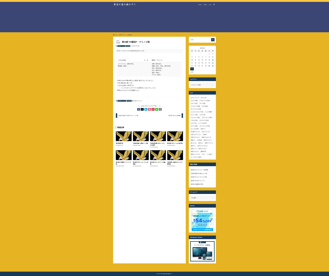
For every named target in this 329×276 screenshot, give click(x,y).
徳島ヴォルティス (206, 137)
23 (212, 63)
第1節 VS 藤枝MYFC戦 (197, 184)
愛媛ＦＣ (193, 140)
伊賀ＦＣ (203, 128)
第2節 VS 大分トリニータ (198, 180)
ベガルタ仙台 (194, 120)
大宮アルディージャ (196, 134)
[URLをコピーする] (160, 109)
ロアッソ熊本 (194, 126)
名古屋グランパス (195, 131)
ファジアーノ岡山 (195, 117)
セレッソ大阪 (194, 114)
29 (209, 66)
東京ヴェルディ (208, 140)
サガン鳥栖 (204, 106)
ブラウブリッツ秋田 (207, 117)
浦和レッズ (193, 148)
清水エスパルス (202, 148)
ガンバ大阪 (202, 103)
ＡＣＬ (203, 154)
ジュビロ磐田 (208, 111)
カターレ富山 (194, 103)
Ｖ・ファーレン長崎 (196, 157)
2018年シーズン (121, 45)
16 (212, 60)
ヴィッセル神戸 (195, 128)
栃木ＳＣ (201, 143)
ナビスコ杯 (202, 114)
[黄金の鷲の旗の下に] (124, 4)
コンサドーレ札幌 (195, 106)
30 (212, 66)
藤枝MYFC (203, 151)
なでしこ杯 (203, 97)
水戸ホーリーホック (202, 145)
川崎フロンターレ (195, 137)
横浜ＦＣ (193, 145)
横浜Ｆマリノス (138, 100)
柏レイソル (193, 143)
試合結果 (128, 45)
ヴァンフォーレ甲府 (205, 126)
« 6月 (191, 72)
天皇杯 (204, 134)
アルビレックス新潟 (205, 100)
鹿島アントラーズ (195, 154)
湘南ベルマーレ (195, 151)
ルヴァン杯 (193, 123)
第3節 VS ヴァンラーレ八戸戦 (199, 177)
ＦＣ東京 (209, 154)
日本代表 (199, 140)
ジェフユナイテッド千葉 (197, 111)
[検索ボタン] (214, 4)
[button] (138, 109)
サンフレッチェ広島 (196, 109)
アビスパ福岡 (194, 100)
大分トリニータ (206, 131)
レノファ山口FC (203, 123)
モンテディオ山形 (204, 120)
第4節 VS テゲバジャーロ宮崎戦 (199, 170)
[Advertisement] (164, 20)
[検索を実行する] (213, 39)
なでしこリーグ (195, 97)
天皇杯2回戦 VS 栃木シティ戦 (199, 173)
